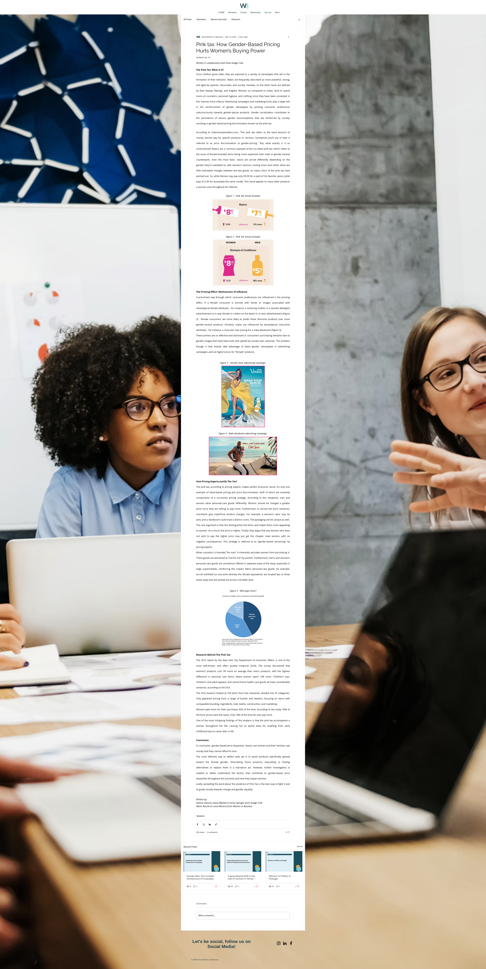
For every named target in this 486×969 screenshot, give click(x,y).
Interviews (201, 19)
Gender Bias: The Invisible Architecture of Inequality (200, 877)
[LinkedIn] (284, 943)
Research (235, 19)
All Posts (187, 19)
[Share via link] (216, 824)
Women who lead (218, 19)
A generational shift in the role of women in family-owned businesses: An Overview (241, 877)
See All (299, 846)
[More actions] (288, 36)
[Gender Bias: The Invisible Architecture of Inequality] (202, 861)
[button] (299, 19)
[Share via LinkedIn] (210, 824)
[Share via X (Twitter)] (203, 824)
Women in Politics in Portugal (280, 877)
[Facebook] (291, 943)
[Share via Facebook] (197, 824)
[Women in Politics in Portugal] (284, 861)
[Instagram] (278, 943)
